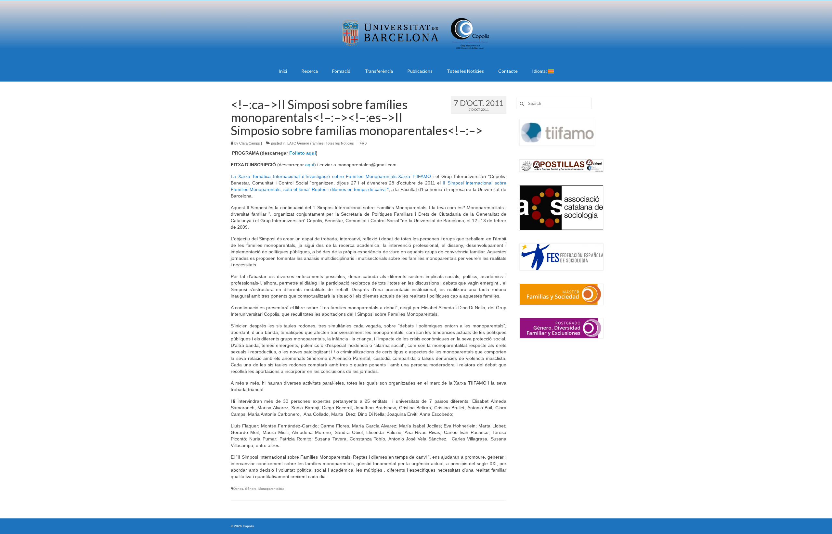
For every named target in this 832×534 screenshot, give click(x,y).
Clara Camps (249, 143)
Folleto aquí (302, 153)
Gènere (250, 488)
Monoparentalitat (271, 488)
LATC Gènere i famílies (305, 143)
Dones (238, 488)
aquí (309, 164)
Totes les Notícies (340, 143)
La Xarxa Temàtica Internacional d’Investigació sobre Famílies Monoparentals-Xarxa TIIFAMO (331, 176)
